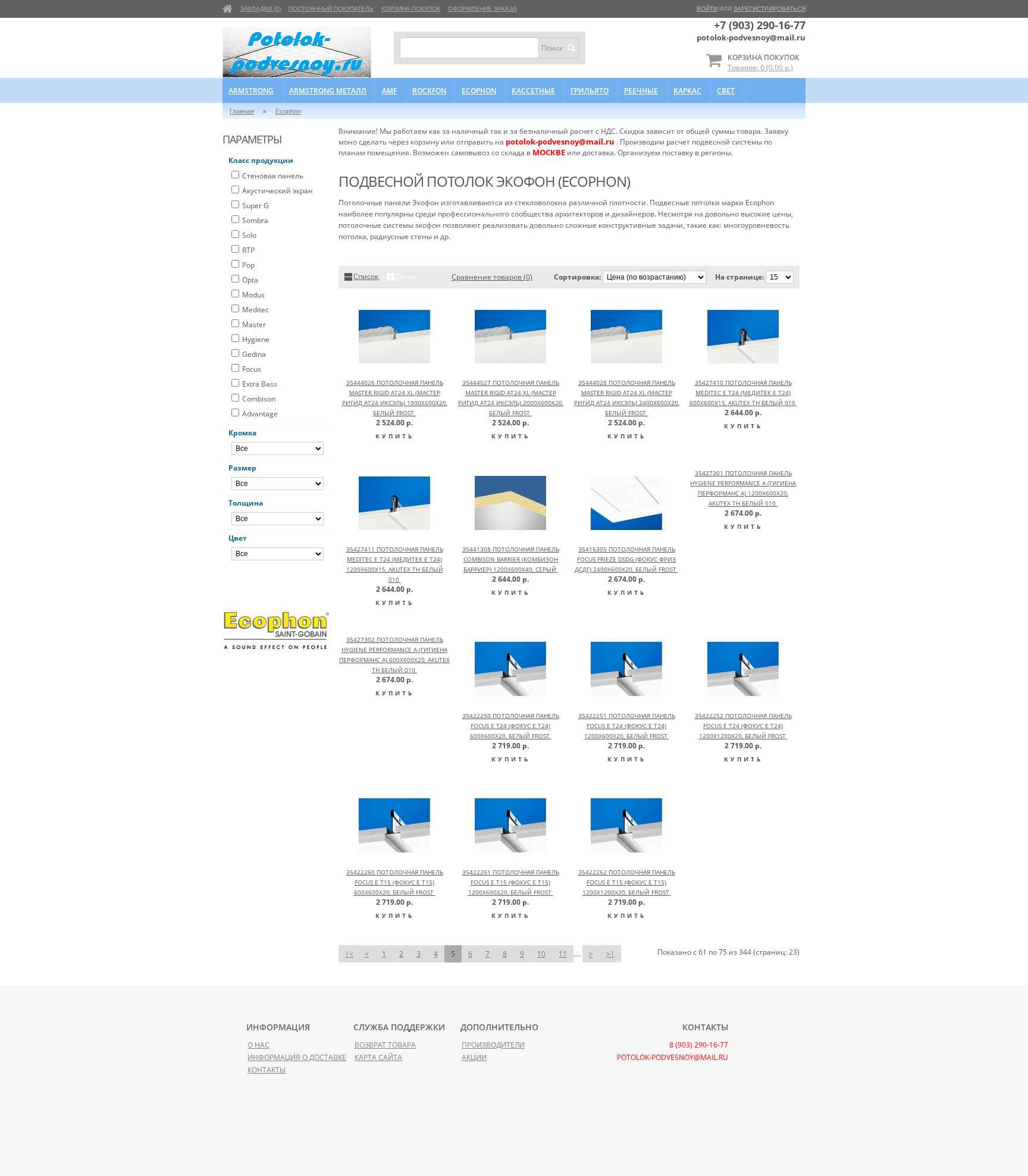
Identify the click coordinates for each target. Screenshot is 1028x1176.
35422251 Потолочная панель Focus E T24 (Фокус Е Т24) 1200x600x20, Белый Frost (626, 725)
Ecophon (479, 91)
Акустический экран (277, 191)
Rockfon (429, 91)
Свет (726, 91)
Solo (249, 235)
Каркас (687, 91)
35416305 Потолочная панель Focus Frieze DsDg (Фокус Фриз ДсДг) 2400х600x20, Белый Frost (626, 559)
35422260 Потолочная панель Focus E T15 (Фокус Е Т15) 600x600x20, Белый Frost (394, 882)
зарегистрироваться (770, 8)
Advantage (260, 414)
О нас (258, 1045)
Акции (474, 1057)
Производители (493, 1045)
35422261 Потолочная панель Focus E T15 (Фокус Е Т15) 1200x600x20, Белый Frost (510, 882)
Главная (242, 111)
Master (254, 324)
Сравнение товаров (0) (492, 277)
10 (541, 954)
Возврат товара (385, 1045)
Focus (251, 369)
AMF (389, 91)
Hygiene (255, 339)
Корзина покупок (410, 8)
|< (349, 954)
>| (610, 954)
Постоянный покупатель (331, 8)
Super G (255, 205)
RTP (248, 250)
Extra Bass (259, 384)
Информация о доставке (296, 1057)
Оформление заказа (482, 8)
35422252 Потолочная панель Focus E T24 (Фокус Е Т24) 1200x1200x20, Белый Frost (743, 725)
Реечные (641, 91)
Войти (707, 8)
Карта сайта (378, 1057)
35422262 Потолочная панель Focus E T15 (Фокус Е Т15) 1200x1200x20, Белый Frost (626, 882)
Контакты (266, 1070)
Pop (248, 265)
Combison (258, 399)
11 (563, 954)
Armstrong (251, 91)
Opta (250, 280)
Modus (253, 295)
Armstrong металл (327, 91)
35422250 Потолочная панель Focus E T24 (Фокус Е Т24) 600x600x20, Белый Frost (510, 725)
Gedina (254, 354)
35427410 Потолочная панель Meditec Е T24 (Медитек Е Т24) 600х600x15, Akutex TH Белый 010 (743, 392)
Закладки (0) (260, 8)
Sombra (255, 220)
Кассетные (533, 91)
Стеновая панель (272, 176)
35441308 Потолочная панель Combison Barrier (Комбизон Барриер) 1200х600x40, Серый (510, 559)
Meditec (255, 310)
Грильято (590, 91)
